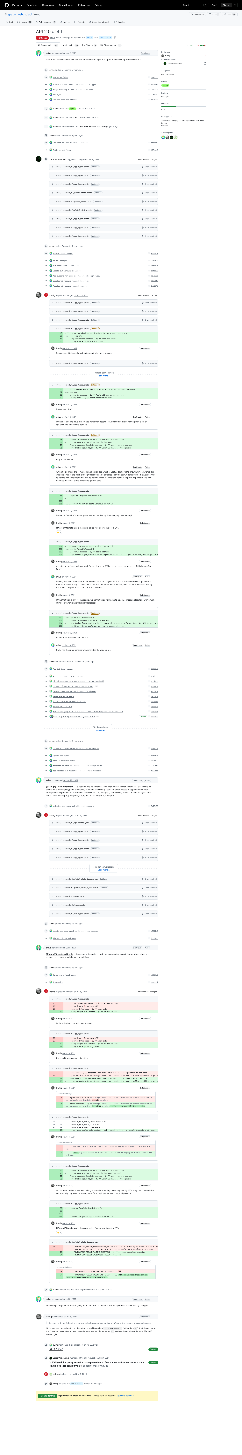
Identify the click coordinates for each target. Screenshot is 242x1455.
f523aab (154, 771)
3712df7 (154, 766)
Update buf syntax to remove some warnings (73, 686)
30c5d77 (154, 261)
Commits (73, 45)
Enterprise (84, 5)
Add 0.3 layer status (63, 669)
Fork (215, 14)
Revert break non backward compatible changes (74, 691)
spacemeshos (17, 14)
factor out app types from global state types (74, 85)
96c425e (154, 686)
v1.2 (76, 117)
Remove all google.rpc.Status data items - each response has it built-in (88, 712)
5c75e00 (154, 806)
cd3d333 (154, 100)
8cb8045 (154, 286)
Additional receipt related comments (70, 286)
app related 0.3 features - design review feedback (77, 771)
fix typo (57, 95)
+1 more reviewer (168, 59)
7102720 (154, 712)
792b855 (154, 676)
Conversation (50, 45)
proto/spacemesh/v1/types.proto (70, 896)
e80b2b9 (154, 691)
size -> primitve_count (64, 761)
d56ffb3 (154, 931)
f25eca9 (154, 150)
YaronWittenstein (57, 159)
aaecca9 (154, 143)
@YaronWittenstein (65, 528)
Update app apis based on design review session (75, 931)
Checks (92, 45)
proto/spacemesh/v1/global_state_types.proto (77, 879)
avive (52, 37)
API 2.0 (56, 1349)
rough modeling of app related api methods (73, 90)
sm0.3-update (105, 38)
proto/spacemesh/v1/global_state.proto (74, 193)
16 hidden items (100, 727)
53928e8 (154, 669)
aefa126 (154, 271)
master (90, 38)
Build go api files (62, 150)
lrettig (52, 295)
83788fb (154, 85)
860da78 (154, 761)
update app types (61, 756)
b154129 (154, 717)
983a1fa (154, 281)
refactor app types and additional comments (73, 806)
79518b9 (154, 95)
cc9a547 (154, 748)
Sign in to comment (125, 1395)
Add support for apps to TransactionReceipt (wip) (76, 276)
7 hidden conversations (103, 867)
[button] (154, 53)
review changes (60, 261)
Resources (48, 5)
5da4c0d (154, 266)
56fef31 (154, 756)
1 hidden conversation (104, 373)
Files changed (113, 45)
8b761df (154, 254)
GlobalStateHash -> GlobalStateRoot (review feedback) (78, 681)
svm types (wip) (60, 77)
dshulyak (57, 1374)
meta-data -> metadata (63, 696)
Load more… (104, 375)
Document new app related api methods (70, 143)
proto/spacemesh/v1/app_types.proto (72, 167)
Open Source (66, 5)
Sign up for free (48, 1396)
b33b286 (154, 938)
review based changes (63, 254)
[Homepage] (6, 5)
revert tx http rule (62, 706)
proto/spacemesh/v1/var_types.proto (72, 914)
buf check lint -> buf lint (66, 266)
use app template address (65, 100)
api (30, 14)
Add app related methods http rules (69, 701)
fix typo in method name (64, 938)
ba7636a (154, 276)
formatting (58, 982)
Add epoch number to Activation (67, 676)
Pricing (98, 5)
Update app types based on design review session (76, 748)
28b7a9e (154, 90)
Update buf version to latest (67, 271)
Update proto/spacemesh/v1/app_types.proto (74, 717)
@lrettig (50, 786)
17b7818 (154, 701)
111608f (154, 982)
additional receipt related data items (71, 281)
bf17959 (154, 706)
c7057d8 (154, 975)
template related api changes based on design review (78, 766)
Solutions (32, 5)
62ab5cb (154, 77)
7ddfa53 (154, 681)
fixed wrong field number (65, 975)
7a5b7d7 (154, 696)
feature (72, 109)
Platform (17, 5)
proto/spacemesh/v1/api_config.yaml (72, 823)
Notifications (199, 14)
